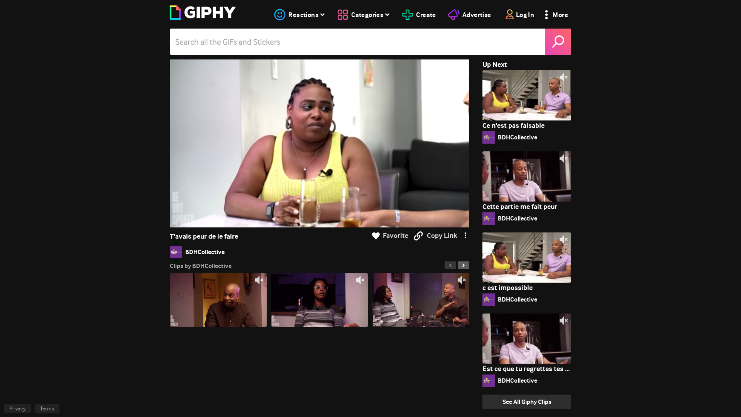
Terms (47, 408)
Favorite (395, 236)
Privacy (17, 408)
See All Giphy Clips (527, 401)
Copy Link (442, 236)
